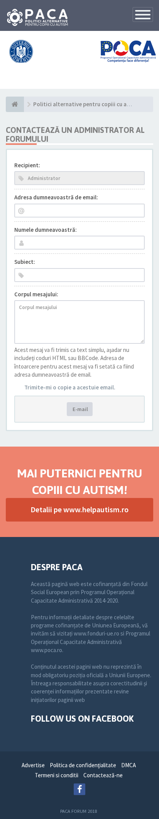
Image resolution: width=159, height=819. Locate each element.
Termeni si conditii (56, 775)
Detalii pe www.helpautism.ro (79, 509)
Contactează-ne (103, 775)
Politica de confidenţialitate (83, 765)
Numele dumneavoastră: (45, 229)
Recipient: (27, 165)
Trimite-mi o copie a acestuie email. (69, 387)
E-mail (79, 409)
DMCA (128, 765)
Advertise (33, 765)
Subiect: (24, 261)
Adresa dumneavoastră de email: (56, 197)
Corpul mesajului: (36, 294)
